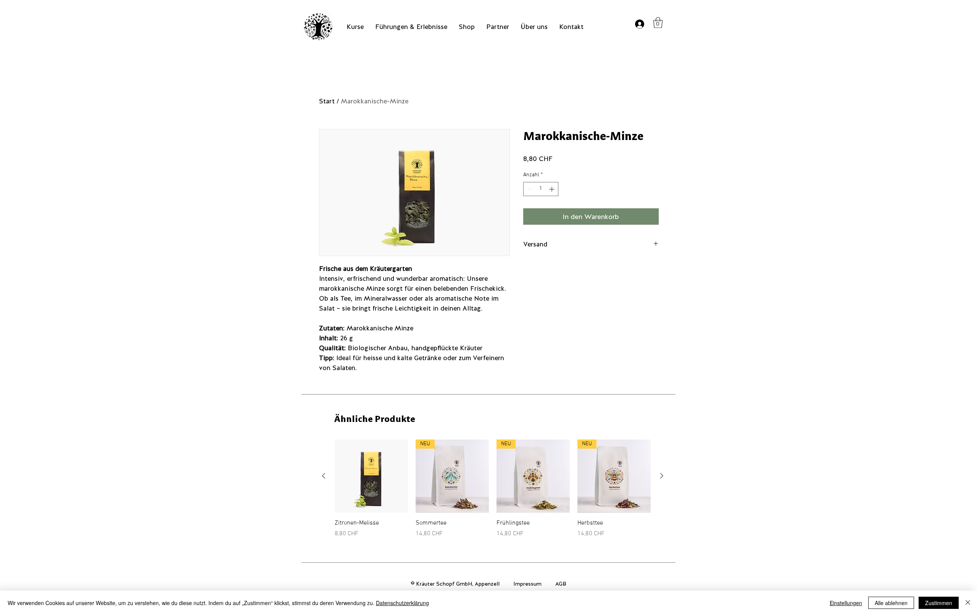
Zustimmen (938, 603)
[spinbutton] (541, 189)
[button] (658, 22)
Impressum (527, 583)
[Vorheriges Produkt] (323, 475)
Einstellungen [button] (846, 603)
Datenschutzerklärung (402, 603)
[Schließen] (967, 603)
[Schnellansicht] (371, 476)
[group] (492, 488)
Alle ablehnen (891, 603)
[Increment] (552, 189)
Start (327, 101)
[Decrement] (529, 189)
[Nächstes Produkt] (661, 475)
